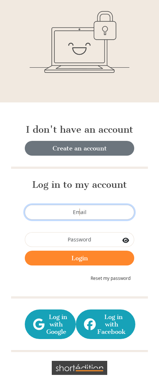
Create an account (80, 148)
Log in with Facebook (111, 324)
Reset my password (111, 278)
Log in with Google (56, 324)
